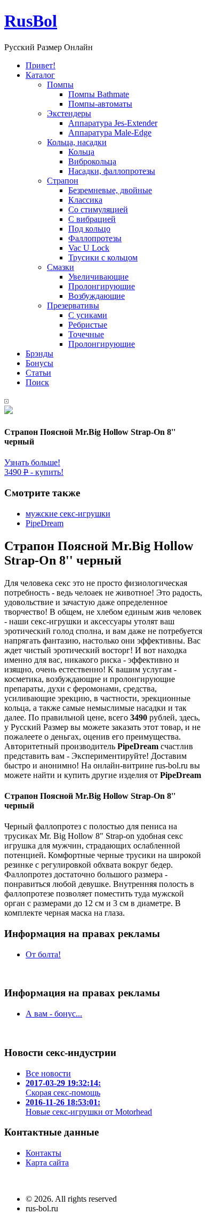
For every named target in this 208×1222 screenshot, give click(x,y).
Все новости (48, 1073)
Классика (85, 199)
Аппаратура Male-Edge (109, 132)
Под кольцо (89, 228)
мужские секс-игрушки (68, 513)
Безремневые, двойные (110, 190)
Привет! (40, 65)
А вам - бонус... (54, 1013)
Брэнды (39, 353)
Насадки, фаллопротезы (111, 171)
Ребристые (87, 324)
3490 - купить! (33, 472)
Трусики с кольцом (103, 257)
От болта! (43, 954)
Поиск (37, 382)
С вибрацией (92, 219)
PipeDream (44, 523)
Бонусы (39, 363)
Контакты (43, 1152)
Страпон (62, 180)
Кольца (81, 151)
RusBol (30, 20)
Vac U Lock (88, 247)
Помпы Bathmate (98, 94)
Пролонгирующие (101, 286)
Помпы (60, 84)
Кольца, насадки (77, 142)
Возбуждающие (96, 295)
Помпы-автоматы (100, 103)
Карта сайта (47, 1162)
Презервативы (73, 305)
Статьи (38, 372)
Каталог (40, 75)
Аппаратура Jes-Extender (112, 123)
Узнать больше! (32, 462)
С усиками (87, 315)
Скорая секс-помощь (63, 1087)
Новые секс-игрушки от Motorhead (89, 1107)
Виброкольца (92, 161)
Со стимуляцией (98, 209)
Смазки (60, 267)
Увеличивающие (98, 276)
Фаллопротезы (95, 238)
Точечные (86, 334)
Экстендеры (69, 113)
